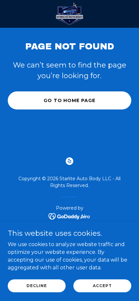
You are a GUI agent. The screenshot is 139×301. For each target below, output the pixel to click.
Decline (37, 285)
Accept (102, 285)
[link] (69, 14)
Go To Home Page (70, 100)
